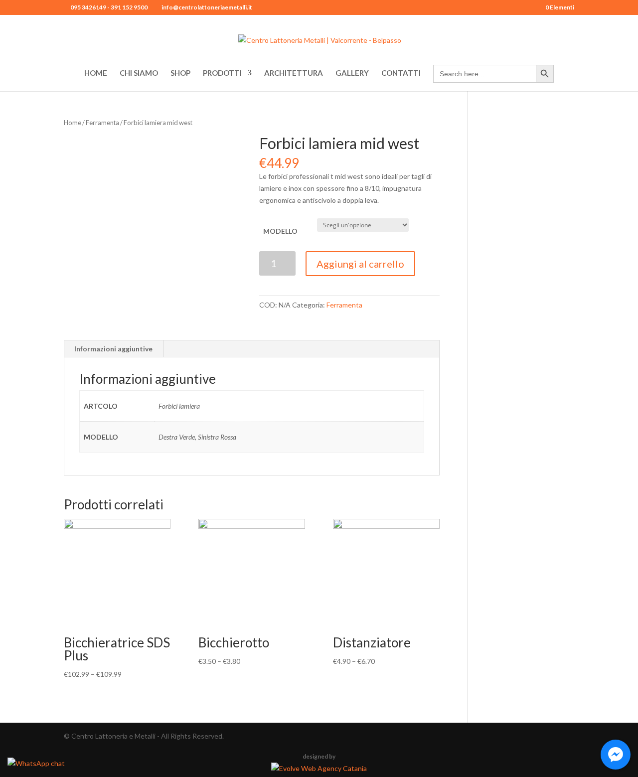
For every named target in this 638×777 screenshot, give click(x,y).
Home (72, 123)
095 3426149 (87, 7)
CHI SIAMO (139, 73)
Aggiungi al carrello (360, 264)
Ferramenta (102, 123)
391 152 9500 (129, 7)
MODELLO (280, 231)
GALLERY (352, 73)
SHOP (180, 73)
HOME (95, 73)
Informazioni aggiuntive (113, 348)
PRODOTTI (222, 73)
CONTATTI (401, 73)
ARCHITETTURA (293, 73)
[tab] (113, 348)
